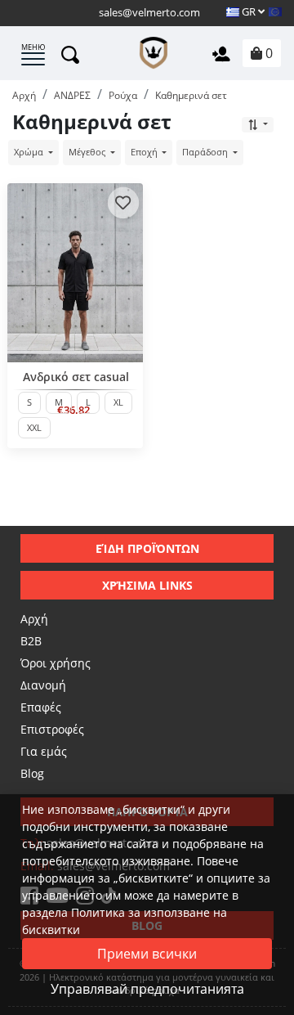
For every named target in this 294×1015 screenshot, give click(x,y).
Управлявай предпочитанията (147, 989)
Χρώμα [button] (30, 152)
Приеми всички (147, 954)
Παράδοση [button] (206, 152)
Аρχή (34, 619)
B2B (31, 641)
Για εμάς (43, 751)
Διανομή (43, 685)
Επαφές (40, 707)
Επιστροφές (52, 729)
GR (248, 11)
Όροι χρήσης (55, 663)
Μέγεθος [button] (88, 152)
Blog (32, 773)
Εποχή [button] (145, 152)
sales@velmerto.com (149, 12)
